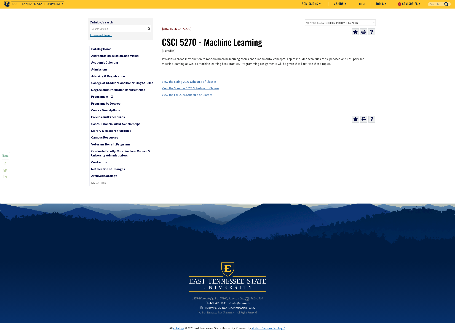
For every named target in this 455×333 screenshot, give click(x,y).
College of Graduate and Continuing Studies (122, 83)
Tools (380, 4)
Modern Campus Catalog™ (268, 328)
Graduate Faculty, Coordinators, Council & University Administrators (120, 153)
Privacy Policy (212, 308)
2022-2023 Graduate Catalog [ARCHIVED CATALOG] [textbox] (332, 23)
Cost (362, 4)
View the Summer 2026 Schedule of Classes (190, 88)
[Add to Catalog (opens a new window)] (355, 31)
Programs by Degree (106, 103)
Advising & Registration (108, 76)
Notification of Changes (108, 169)
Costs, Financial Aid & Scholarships (115, 124)
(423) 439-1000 (217, 303)
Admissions (310, 4)
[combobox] (340, 23)
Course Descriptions (105, 110)
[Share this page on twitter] (5, 170)
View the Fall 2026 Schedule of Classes (187, 95)
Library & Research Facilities (111, 130)
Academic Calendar (104, 62)
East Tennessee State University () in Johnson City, (227, 277)
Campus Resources (104, 137)
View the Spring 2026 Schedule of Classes (189, 82)
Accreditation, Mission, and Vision (115, 56)
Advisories (409, 4)
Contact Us (99, 162)
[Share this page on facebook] (5, 164)
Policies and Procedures (108, 117)
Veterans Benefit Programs (110, 144)
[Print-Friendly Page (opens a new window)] (363, 31)
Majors (338, 4)
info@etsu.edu (241, 303)
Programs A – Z (102, 96)
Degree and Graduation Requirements (118, 90)
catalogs (178, 328)
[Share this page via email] (5, 177)
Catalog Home (101, 49)
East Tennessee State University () (34, 4)
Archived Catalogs (104, 176)
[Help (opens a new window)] (371, 31)
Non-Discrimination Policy (238, 308)
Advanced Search (101, 35)
